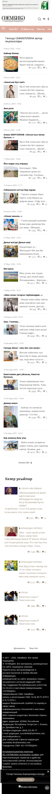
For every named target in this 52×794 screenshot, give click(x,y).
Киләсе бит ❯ (25, 462)
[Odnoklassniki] (48, 19)
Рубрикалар (27, 29)
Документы (19, 648)
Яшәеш (40, 29)
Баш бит (13, 29)
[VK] (44, 19)
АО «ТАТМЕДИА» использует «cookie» (20, 754)
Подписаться (25, 779)
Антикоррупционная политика (17, 751)
